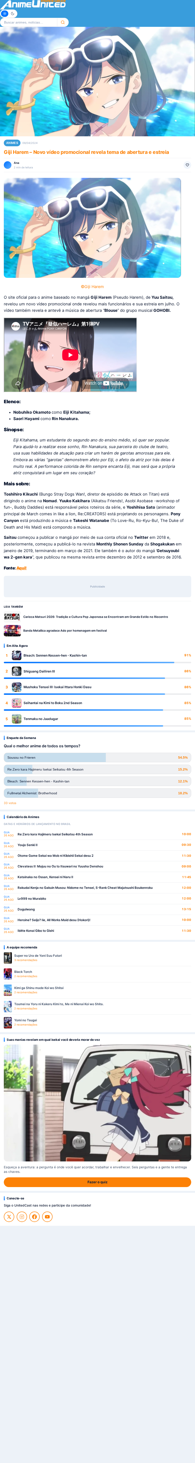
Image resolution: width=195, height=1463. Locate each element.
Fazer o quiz (97, 1182)
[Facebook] (34, 1217)
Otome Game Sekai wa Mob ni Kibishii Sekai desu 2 (55, 855)
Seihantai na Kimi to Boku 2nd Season (53, 703)
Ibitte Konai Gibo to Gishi (36, 931)
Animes (12, 143)
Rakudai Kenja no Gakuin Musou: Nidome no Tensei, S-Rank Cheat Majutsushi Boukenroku (85, 888)
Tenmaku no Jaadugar (41, 719)
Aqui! (21, 568)
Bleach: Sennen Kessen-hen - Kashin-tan (55, 655)
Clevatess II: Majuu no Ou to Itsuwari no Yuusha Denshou (60, 866)
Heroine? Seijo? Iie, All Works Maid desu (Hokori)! (54, 920)
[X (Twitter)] (9, 1217)
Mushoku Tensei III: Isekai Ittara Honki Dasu (57, 687)
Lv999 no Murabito (32, 898)
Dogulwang (26, 909)
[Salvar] (187, 165)
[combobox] (28, 22)
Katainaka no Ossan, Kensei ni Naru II (45, 877)
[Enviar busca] (63, 22)
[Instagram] (22, 1217)
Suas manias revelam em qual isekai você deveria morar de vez (53, 1040)
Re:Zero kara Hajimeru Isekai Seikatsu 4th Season (55, 834)
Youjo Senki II (28, 845)
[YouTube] (47, 1217)
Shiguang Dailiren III (39, 671)
